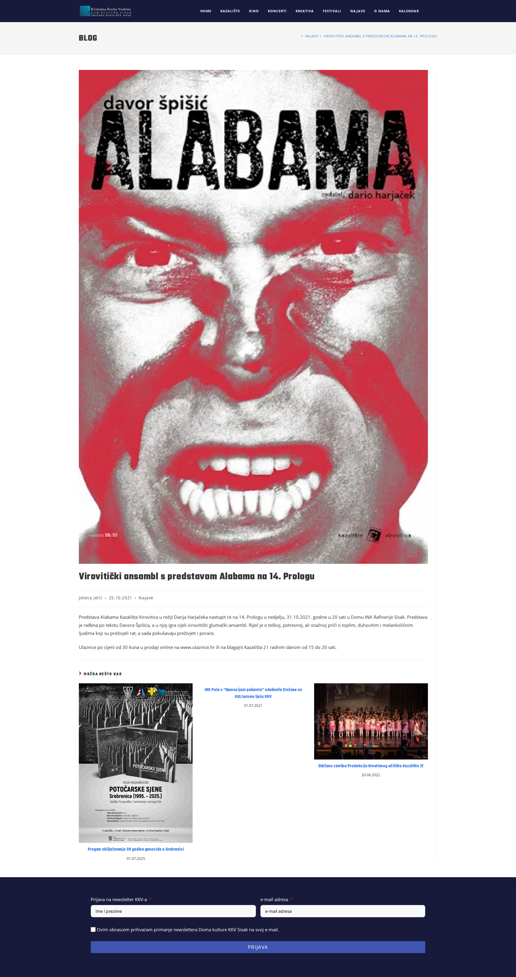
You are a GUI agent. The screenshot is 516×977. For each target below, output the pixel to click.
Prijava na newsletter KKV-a (119, 899)
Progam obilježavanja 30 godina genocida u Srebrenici (136, 849)
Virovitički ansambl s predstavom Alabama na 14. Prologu (380, 36)
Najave (146, 598)
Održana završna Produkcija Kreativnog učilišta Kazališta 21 (370, 766)
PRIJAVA (258, 947)
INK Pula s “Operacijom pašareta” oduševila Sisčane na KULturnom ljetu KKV (253, 693)
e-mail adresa (274, 899)
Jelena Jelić (90, 598)
